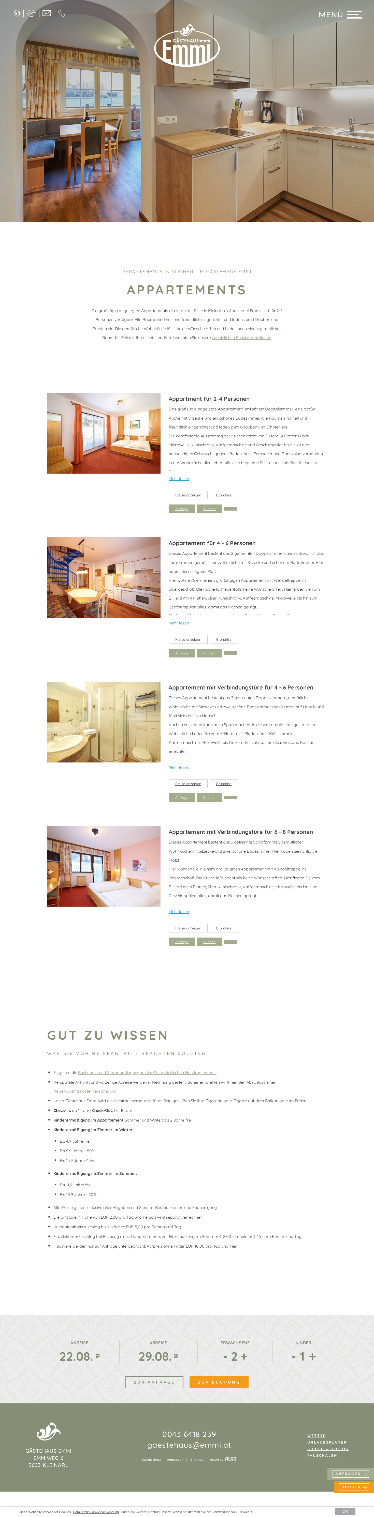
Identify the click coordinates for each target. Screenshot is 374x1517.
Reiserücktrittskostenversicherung (85, 1091)
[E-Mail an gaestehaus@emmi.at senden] (46, 13)
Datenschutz (151, 1459)
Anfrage (182, 509)
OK (345, 1512)
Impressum (175, 1459)
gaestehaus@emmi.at (189, 1445)
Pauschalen (322, 1455)
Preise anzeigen (188, 495)
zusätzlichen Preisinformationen (241, 337)
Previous (53, 434)
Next (154, 434)
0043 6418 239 (189, 1434)
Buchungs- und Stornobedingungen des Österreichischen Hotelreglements (147, 1072)
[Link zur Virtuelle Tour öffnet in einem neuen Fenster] (31, 13)
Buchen (209, 509)
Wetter (316, 1435)
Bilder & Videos (328, 1449)
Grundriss (224, 495)
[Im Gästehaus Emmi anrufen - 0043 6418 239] (61, 13)
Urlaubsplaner (327, 1442)
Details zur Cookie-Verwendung (96, 1512)
